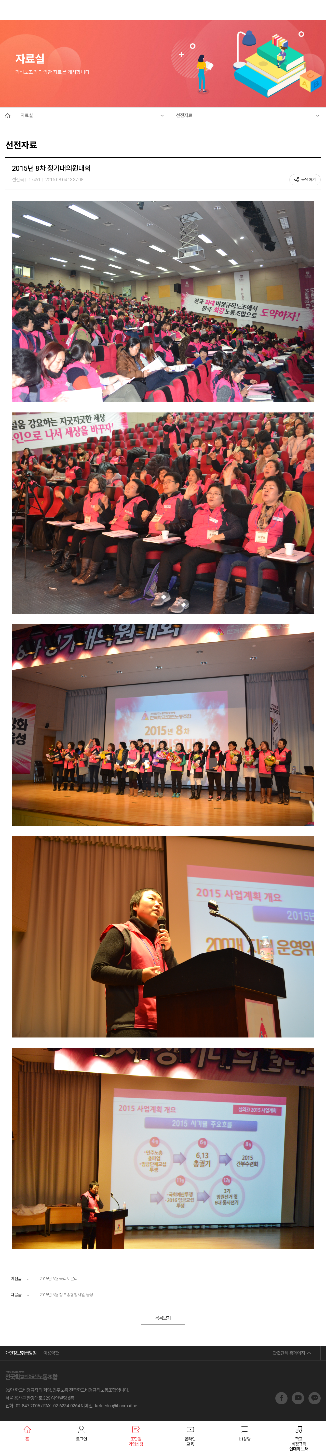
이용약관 (51, 1353)
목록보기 (163, 1318)
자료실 (27, 115)
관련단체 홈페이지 (289, 1353)
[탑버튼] (313, 1385)
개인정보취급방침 (21, 1353)
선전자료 (184, 115)
